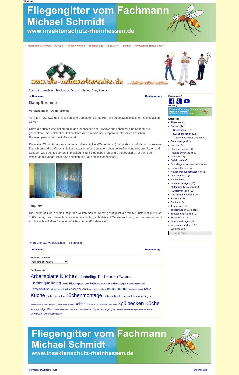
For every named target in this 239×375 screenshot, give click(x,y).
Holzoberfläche (56, 289)
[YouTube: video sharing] (187, 99)
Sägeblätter (46, 309)
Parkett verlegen (180, 190)
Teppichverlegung (102, 309)
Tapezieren (113, 45)
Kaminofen (177, 179)
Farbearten (108, 276)
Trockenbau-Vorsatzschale (72, 90)
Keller (147, 288)
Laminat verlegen (141, 296)
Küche (38, 295)
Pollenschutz (68, 304)
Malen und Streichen (39, 45)
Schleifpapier (102, 304)
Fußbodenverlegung (101, 283)
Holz (143, 284)
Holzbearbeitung (40, 288)
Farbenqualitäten (46, 283)
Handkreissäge (133, 284)
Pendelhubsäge (55, 304)
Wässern (58, 314)
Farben (125, 276)
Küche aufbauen (182, 133)
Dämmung (36, 96)
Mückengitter (36, 304)
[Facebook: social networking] (171, 99)
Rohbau (81, 304)
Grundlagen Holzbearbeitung (187, 164)
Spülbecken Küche (138, 303)
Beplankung (154, 96)
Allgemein (176, 122)
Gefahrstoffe (178, 160)
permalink (77, 242)
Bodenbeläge (96, 45)
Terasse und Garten (182, 213)
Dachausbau (180, 129)
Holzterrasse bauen (74, 288)
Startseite (34, 90)
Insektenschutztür (135, 289)
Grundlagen (119, 283)
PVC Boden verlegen (182, 194)
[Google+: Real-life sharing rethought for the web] (179, 99)
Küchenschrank (112, 296)
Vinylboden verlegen (42, 313)
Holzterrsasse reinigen (96, 289)
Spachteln (112, 304)
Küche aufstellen (55, 296)
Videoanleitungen (131, 309)
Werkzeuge (177, 228)
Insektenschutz (116, 289)
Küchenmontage (83, 295)
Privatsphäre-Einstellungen (149, 45)
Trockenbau (118, 309)
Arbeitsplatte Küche (52, 276)
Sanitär (127, 45)
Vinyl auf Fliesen (146, 309)
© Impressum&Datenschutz (43, 370)
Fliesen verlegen (75, 45)
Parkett (45, 304)
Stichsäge (35, 309)
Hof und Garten (179, 168)
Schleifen (92, 304)
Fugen (86, 284)
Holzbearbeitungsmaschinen (186, 171)
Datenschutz (200, 370)
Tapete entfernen (60, 309)
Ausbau (58, 45)
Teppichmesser (85, 309)
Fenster (65, 284)
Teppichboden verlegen (184, 209)
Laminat (126, 296)
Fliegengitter (76, 283)
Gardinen (176, 156)
